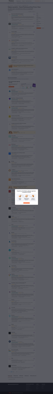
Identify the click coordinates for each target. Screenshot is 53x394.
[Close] (37, 190)
